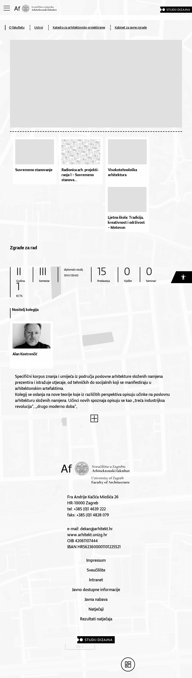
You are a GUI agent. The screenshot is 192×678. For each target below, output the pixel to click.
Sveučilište (96, 570)
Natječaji (96, 609)
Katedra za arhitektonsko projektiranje (79, 27)
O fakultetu (16, 27)
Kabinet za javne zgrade (131, 27)
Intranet (96, 580)
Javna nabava (96, 599)
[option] (31, 340)
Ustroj (38, 27)
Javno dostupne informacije (96, 589)
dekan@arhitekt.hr (96, 528)
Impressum (96, 560)
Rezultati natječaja (96, 619)
